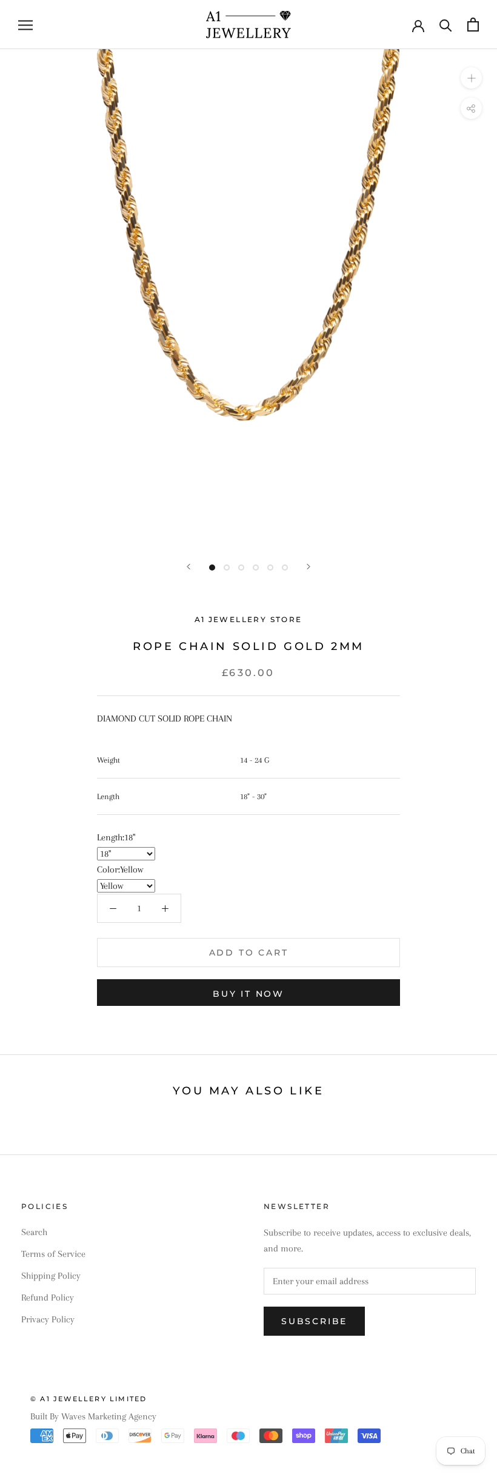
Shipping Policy (51, 1275)
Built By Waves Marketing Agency (93, 1416)
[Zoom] (471, 78)
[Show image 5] (270, 567)
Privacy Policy (48, 1319)
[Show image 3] (241, 567)
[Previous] (188, 566)
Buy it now (248, 993)
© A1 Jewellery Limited (88, 1399)
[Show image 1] (212, 567)
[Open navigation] (25, 24)
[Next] (308, 566)
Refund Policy (47, 1297)
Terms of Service (53, 1253)
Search (34, 1232)
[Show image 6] (285, 567)
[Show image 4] (256, 567)
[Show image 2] (227, 567)
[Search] (445, 24)
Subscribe (314, 1321)
